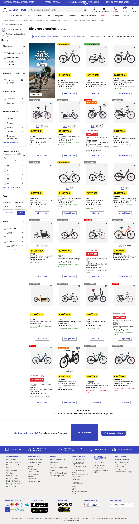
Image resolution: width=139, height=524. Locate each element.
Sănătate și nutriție (88, 16)
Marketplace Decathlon (14, 484)
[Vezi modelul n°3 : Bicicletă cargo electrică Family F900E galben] (46, 245)
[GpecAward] (64, 511)
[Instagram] (66, 505)
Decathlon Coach (99, 468)
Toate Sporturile (16, 16)
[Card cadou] (27, 505)
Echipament (59, 16)
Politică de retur (33, 472)
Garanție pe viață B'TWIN (58, 467)
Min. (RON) (7, 202)
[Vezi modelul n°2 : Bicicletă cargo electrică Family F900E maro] (42, 245)
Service (52, 470)
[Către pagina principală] (17, 10)
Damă (29, 16)
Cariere (8, 467)
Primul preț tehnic (12, 478)
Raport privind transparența (105, 518)
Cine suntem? (11, 459)
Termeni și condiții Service (78, 471)
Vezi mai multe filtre (10, 143)
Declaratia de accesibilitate (71, 520)
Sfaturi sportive (98, 462)
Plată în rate (32, 469)
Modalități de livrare (35, 459)
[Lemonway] (22, 509)
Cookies (74, 486)
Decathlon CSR (11, 475)
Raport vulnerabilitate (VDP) (79, 492)
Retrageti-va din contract (33, 475)
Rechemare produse (57, 475)
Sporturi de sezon (99, 465)
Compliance (10, 473)
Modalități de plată (34, 462)
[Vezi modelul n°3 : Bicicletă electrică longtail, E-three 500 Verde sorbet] (74, 126)
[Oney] (12, 509)
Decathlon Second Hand (58, 473)
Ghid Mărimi (32, 479)
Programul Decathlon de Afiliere (101, 471)
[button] (14, 53)
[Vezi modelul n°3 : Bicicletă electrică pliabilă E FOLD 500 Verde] (46, 126)
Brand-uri (115, 16)
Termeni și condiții (78, 459)
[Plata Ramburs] (17, 510)
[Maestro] (17, 505)
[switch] (78, 47)
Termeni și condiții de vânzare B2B (79, 467)
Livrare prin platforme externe (35, 465)
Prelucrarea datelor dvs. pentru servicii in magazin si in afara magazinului (80, 477)
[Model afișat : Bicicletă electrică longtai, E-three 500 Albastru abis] (65, 126)
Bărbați (39, 16)
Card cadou (54, 462)
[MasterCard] (12, 505)
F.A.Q (92, 518)
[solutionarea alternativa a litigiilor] (92, 505)
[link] (36, 94)
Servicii (126, 16)
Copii (48, 16)
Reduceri (104, 16)
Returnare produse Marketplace (121, 465)
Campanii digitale (34, 481)
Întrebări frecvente (121, 469)
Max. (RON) (19, 202)
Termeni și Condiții (17, 518)
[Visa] (7, 505)
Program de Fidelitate (57, 459)
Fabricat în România (13, 481)
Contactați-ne (11, 486)
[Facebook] (59, 505)
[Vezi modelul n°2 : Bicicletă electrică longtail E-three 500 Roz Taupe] (69, 126)
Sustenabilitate (11, 470)
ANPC (74, 489)
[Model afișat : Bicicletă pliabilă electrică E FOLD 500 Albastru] (37, 126)
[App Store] (39, 506)
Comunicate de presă (13, 462)
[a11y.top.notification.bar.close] (135, 3)
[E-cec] (7, 511)
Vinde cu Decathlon (122, 459)
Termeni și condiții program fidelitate (78, 462)
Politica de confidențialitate (77, 482)
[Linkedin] (70, 505)
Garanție (53, 465)
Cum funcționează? (122, 462)
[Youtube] (63, 505)
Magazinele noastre (13, 465)
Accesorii (72, 16)
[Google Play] (39, 512)
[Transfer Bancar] (22, 506)
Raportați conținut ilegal (123, 472)
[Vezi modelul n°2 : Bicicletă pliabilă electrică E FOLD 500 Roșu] (42, 126)
